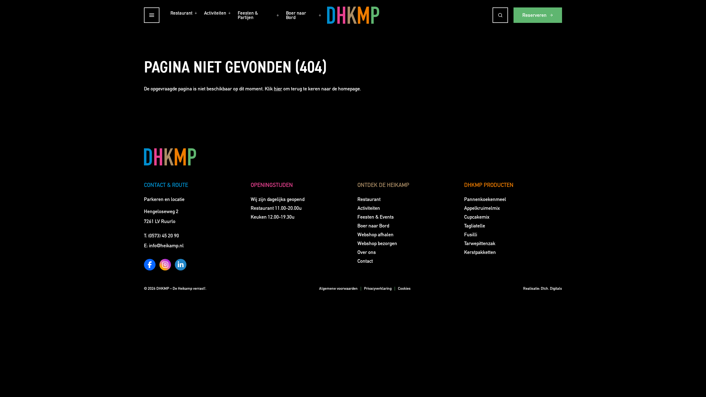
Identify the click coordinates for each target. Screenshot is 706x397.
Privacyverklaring (378, 288)
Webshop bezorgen (377, 243)
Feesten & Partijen (248, 15)
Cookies (404, 288)
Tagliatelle (474, 226)
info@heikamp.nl (166, 246)
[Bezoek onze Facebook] (150, 264)
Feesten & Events (375, 217)
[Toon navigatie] (151, 15)
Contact (365, 261)
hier (278, 89)
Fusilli (470, 235)
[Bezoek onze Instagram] (165, 264)
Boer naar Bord (296, 15)
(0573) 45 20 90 (163, 236)
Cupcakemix (477, 217)
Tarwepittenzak (479, 243)
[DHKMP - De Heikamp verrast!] (353, 15)
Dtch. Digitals (551, 288)
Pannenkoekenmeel (485, 199)
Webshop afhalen (375, 235)
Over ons (366, 252)
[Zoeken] (500, 15)
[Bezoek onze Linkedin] (180, 264)
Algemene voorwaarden (338, 288)
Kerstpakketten (480, 252)
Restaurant (181, 13)
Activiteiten (215, 13)
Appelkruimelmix (482, 208)
